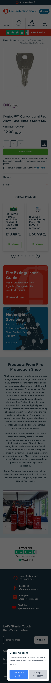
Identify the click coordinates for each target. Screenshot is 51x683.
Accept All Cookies (19, 674)
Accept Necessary (38, 674)
